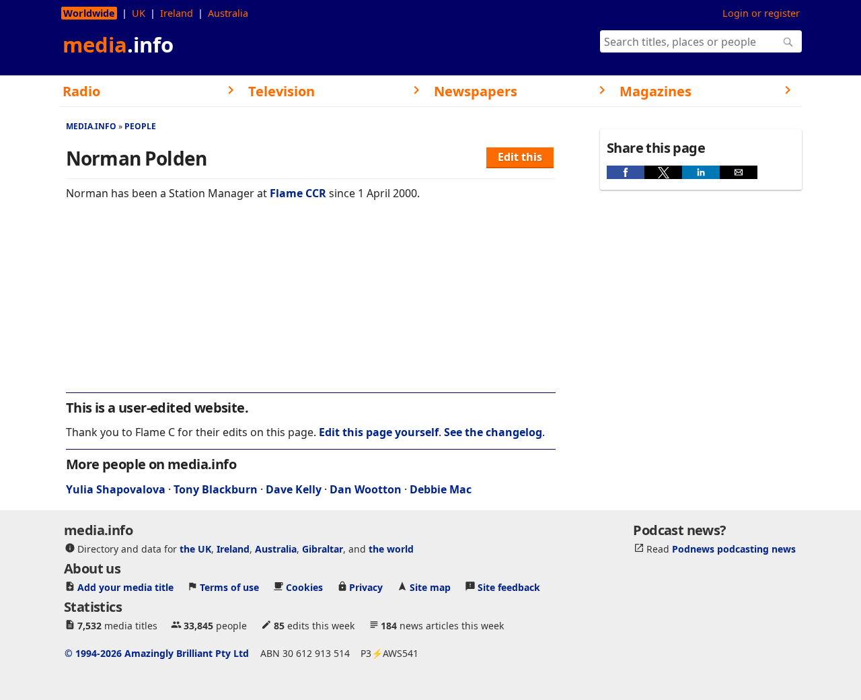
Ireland (176, 13)
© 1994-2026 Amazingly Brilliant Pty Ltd (157, 653)
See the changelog (493, 432)
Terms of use (229, 587)
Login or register (761, 13)
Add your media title (125, 587)
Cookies (304, 587)
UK (138, 13)
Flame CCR (298, 193)
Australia (228, 13)
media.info (91, 126)
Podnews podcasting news (734, 548)
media (118, 44)
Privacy (366, 587)
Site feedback (509, 587)
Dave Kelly (294, 489)
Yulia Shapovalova (115, 489)
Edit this (520, 156)
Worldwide (89, 13)
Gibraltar (322, 548)
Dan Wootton (366, 489)
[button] (625, 172)
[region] (311, 305)
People (140, 126)
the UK (195, 548)
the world (391, 548)
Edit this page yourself (379, 432)
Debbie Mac (441, 489)
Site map (430, 587)
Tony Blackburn (216, 489)
